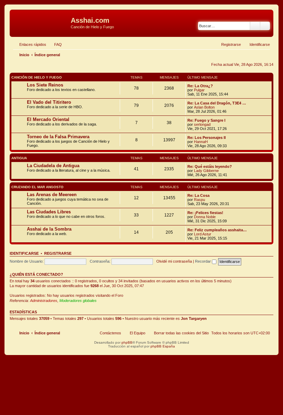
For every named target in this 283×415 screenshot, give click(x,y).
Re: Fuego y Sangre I (206, 120)
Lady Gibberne (206, 171)
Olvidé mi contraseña (174, 261)
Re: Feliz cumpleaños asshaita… (217, 230)
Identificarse (24, 253)
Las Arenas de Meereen (52, 194)
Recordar (203, 261)
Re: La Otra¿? (200, 86)
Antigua (19, 158)
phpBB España (162, 346)
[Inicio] (41, 22)
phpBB (127, 342)
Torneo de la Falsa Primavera (58, 136)
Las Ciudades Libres (49, 211)
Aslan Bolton (204, 107)
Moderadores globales (78, 300)
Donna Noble (205, 217)
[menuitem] (55, 44)
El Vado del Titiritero (49, 102)
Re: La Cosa (198, 195)
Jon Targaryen (194, 318)
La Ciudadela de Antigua (53, 165)
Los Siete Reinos (45, 85)
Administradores (43, 300)
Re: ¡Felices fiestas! (205, 213)
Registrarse (57, 253)
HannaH (201, 142)
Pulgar (199, 90)
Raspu (199, 200)
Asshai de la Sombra (49, 229)
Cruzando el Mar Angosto (37, 187)
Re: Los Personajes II (206, 137)
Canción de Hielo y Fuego (36, 77)
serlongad (202, 124)
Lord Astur (202, 234)
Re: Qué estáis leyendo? (209, 166)
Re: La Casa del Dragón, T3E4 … (216, 103)
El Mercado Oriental (48, 119)
